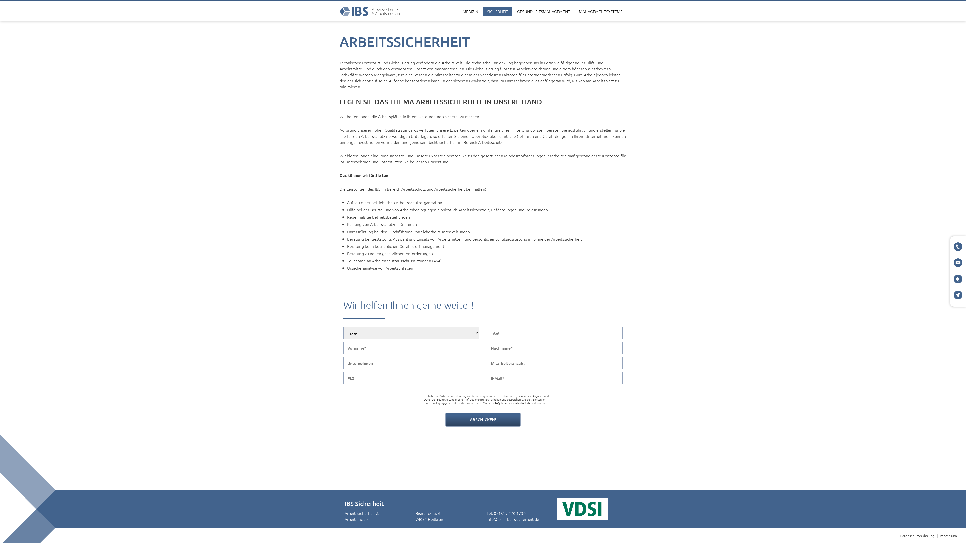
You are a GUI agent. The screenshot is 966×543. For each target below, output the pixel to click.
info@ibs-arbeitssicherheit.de (513, 519)
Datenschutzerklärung (917, 535)
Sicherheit (497, 11)
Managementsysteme (601, 11)
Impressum (948, 535)
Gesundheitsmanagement (543, 11)
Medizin (470, 11)
